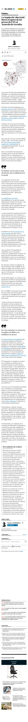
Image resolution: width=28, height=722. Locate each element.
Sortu (7, 401)
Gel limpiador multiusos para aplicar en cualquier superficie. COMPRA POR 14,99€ (19, 689)
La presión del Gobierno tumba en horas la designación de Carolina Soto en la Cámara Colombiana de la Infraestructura (13, 618)
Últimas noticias (5, 600)
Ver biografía (11, 525)
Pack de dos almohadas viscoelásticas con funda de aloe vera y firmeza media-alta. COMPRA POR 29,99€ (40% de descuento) (19, 698)
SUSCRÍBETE (20, 9)
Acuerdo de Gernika (15, 541)
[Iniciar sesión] (25, 9)
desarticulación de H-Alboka (12, 339)
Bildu (2, 541)
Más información (4, 548)
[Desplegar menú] (2, 9)
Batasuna (13, 401)
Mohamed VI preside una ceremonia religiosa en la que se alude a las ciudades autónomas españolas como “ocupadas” (14, 639)
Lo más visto (4, 625)
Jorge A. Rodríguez (14, 46)
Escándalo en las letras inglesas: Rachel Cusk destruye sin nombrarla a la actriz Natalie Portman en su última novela (14, 630)
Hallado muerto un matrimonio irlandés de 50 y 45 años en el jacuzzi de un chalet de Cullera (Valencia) (14, 634)
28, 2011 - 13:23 (15, 48)
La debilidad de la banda (9, 198)
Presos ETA (7, 541)
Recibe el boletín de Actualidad (10, 530)
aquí (22, 551)
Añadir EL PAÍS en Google (8, 56)
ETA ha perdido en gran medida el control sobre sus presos (13, 118)
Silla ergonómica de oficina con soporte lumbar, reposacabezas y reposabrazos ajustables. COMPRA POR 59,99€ (14, 683)
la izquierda (12, 108)
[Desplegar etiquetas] (26, 541)
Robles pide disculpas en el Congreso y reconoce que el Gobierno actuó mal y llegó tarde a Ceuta (14, 648)
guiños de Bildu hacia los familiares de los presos (13, 354)
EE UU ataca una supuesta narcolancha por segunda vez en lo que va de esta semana (13, 613)
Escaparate (14, 662)
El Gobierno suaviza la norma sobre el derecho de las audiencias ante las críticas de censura (12, 604)
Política (4, 14)
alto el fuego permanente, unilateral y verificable (11, 143)
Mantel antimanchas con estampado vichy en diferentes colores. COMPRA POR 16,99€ (19, 705)
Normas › (25, 534)
